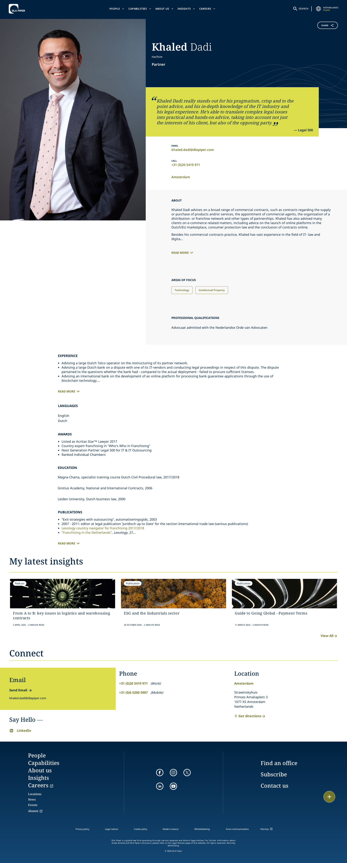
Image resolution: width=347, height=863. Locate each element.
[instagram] (173, 772)
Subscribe (274, 774)
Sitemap (264, 829)
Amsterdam (180, 177)
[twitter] (187, 772)
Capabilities (137, 8)
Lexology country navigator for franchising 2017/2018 (103, 528)
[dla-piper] (18, 9)
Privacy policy (82, 829)
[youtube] (173, 786)
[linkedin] (159, 786)
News (32, 799)
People (114, 8)
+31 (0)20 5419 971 (185, 165)
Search (304, 8)
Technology (182, 290)
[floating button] (329, 797)
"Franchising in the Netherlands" (87, 532)
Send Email (18, 690)
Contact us (274, 785)
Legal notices (111, 829)
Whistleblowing (202, 829)
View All (327, 635)
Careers (205, 8)
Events (32, 805)
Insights (184, 8)
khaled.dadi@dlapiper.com (192, 149)
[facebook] (159, 772)
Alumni (33, 811)
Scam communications (237, 829)
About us (162, 8)
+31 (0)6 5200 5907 (133, 692)
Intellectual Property (212, 290)
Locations (34, 794)
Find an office (279, 763)
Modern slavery (171, 829)
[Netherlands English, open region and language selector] (318, 9)
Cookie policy (140, 829)
